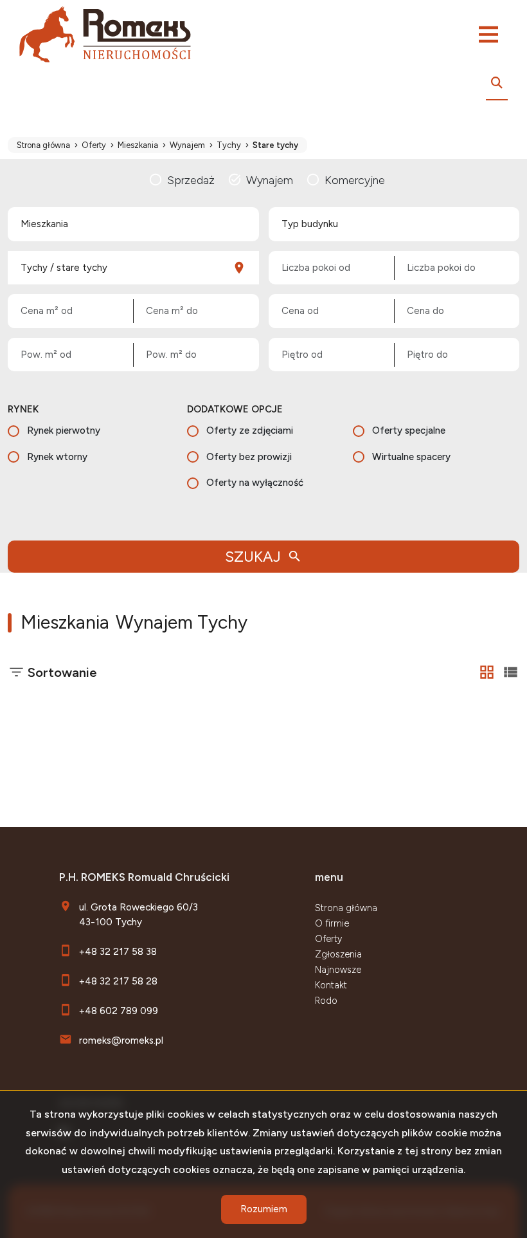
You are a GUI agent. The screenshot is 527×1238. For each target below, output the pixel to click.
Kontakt (331, 985)
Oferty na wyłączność (254, 482)
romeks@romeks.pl (121, 1040)
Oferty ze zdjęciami (249, 430)
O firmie (332, 923)
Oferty (328, 939)
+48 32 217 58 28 (118, 981)
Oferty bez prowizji (249, 457)
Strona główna (346, 908)
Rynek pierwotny (63, 430)
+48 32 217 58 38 (118, 951)
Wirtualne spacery (411, 457)
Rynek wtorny (57, 457)
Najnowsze (338, 969)
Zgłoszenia (338, 954)
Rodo (326, 1000)
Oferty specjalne (408, 430)
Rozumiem (263, 1209)
